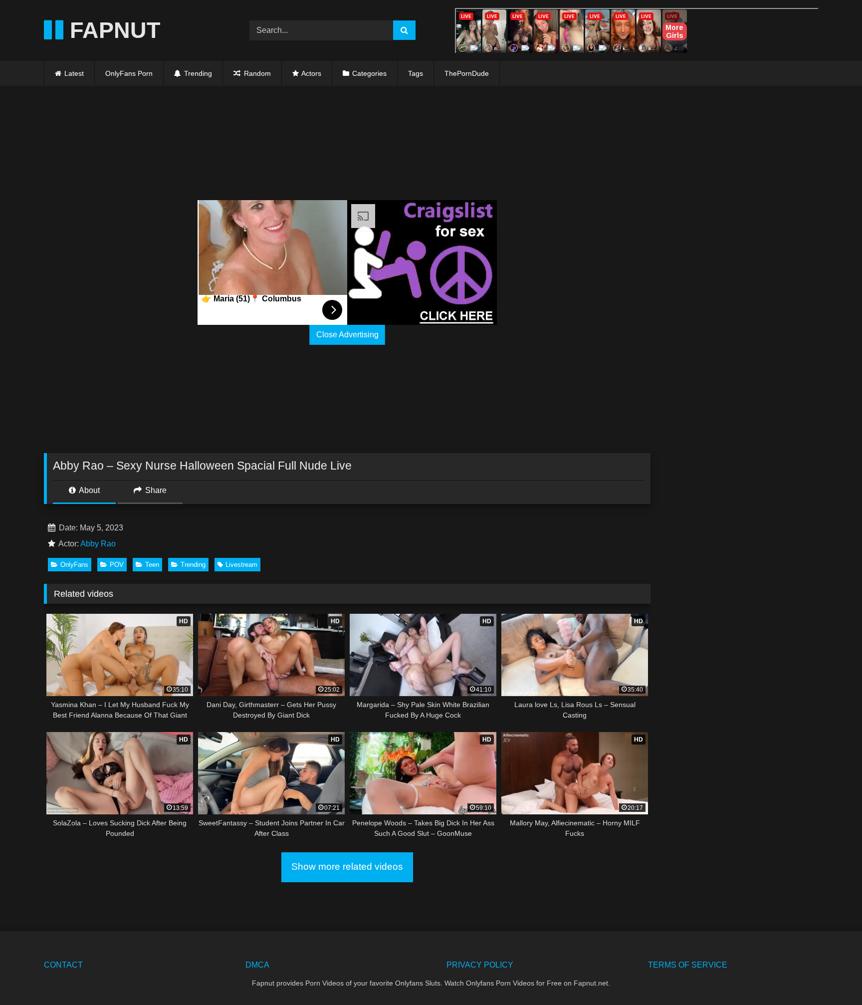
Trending (197, 73)
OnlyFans (74, 564)
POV (117, 564)
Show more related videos (347, 866)
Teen (152, 564)
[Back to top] (831, 975)
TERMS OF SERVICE (687, 965)
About (88, 490)
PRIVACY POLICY (479, 965)
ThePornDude (466, 73)
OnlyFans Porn (129, 73)
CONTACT (63, 965)
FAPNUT (111, 30)
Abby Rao (98, 543)
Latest (74, 73)
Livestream (241, 564)
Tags (415, 73)
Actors (311, 73)
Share (155, 490)
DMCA (257, 965)
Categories (369, 73)
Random (256, 73)
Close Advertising (347, 334)
